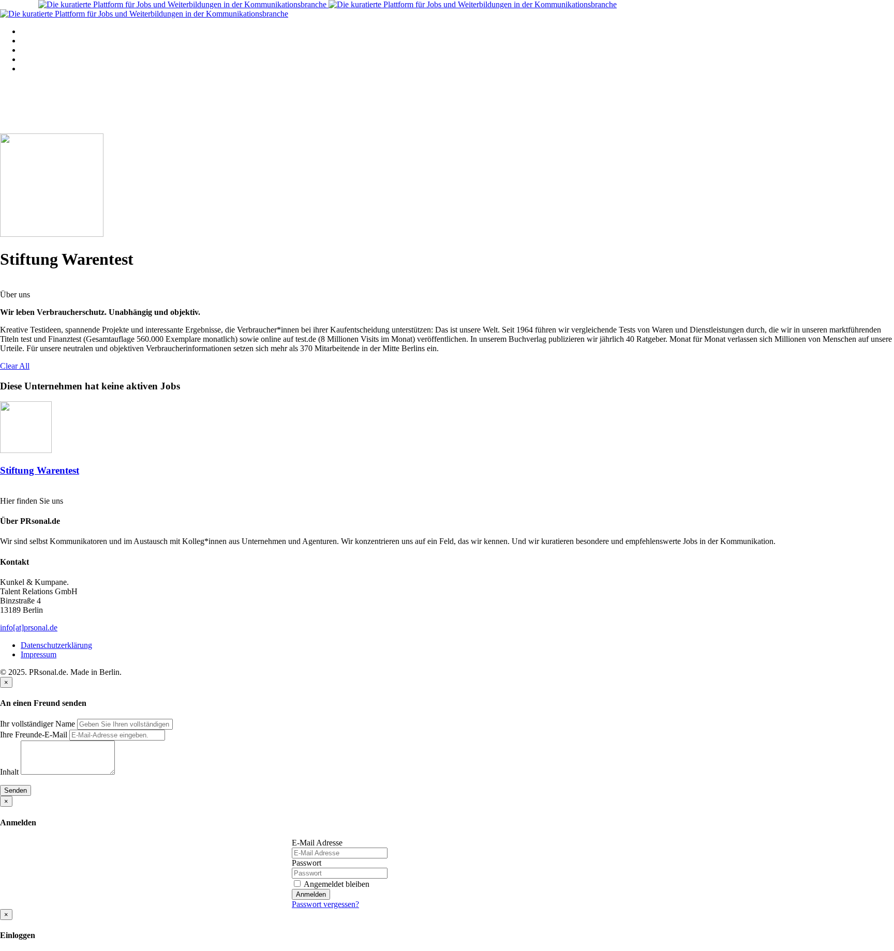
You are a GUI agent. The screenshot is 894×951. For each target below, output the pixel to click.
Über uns (36, 68)
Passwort (306, 862)
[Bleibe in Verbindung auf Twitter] (4, 285)
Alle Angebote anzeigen (60, 40)
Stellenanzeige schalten (58, 50)
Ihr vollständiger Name (37, 723)
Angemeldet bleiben (335, 884)
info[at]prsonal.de (28, 627)
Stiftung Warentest (39, 470)
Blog (29, 59)
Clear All (14, 365)
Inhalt (9, 771)
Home (31, 31)
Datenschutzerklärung (56, 645)
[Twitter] (4, 491)
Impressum (38, 654)
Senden (15, 790)
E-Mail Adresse (317, 842)
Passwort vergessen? (325, 904)
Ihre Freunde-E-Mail (33, 734)
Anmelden (311, 894)
